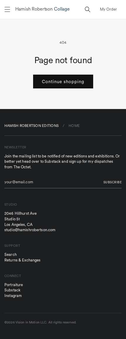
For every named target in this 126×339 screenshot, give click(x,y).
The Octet (21, 167)
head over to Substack (41, 161)
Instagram (13, 295)
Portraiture (13, 284)
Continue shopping (63, 81)
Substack (12, 290)
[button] (7, 9)
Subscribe (112, 182)
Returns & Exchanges (22, 260)
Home (74, 125)
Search (10, 254)
